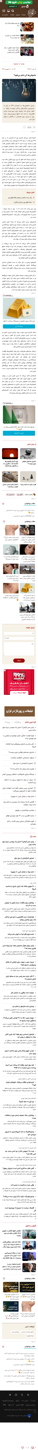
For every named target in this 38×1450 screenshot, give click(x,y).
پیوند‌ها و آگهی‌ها (7, 1400)
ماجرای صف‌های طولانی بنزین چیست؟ (29, 462)
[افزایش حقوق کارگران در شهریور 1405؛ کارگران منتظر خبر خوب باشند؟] (29, 1234)
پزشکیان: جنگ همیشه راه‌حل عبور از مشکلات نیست (20, 1117)
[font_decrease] (24, 127)
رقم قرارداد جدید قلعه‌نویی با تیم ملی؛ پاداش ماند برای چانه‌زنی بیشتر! (20, 918)
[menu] (3, 11)
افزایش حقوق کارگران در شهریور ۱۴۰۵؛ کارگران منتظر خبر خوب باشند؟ (11, 1233)
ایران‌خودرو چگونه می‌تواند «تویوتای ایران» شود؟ (21, 1083)
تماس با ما (24, 1400)
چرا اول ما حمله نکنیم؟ (26, 1101)
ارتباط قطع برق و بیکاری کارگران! (23, 202)
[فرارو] (31, 13)
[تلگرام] (10, 1395)
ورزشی (18, 15)
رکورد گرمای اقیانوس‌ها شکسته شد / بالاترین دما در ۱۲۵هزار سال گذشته (10, 463)
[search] (13, 11)
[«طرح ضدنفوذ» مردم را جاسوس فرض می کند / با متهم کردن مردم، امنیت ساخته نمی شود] (29, 1267)
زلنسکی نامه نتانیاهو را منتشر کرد (23, 1006)
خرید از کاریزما (19, 433)
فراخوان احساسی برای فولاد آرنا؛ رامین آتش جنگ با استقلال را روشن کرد (20, 1036)
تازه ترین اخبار (30, 722)
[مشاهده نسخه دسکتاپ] (8, 10)
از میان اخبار (31, 444)
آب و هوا (11, 1405)
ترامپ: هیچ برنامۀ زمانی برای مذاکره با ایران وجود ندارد (20, 1052)
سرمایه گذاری (19, 326)
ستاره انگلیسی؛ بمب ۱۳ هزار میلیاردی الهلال (20, 815)
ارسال (19, 660)
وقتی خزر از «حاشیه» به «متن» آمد (22, 1185)
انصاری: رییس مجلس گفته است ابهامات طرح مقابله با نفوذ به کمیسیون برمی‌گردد (19, 789)
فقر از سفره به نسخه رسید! (28, 485)
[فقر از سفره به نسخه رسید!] (28, 476)
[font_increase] (34, 127)
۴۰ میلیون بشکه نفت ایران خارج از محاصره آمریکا (21, 888)
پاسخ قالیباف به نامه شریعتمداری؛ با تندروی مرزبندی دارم (20, 1133)
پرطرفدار (17, 722)
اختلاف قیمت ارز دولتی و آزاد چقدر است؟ (12, 36)
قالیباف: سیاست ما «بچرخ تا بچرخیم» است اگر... (20, 1209)
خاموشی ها (10, 494)
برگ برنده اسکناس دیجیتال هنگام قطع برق (20, 198)
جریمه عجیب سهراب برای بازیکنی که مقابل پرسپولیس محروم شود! (21, 963)
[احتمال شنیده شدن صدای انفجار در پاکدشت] (10, 476)
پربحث (7, 722)
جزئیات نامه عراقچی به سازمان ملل (22, 992)
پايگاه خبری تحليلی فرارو (14, 1410)
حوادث (12, 15)
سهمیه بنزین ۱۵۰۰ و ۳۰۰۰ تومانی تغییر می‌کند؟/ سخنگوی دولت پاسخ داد (19, 1019)
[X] (22, 1395)
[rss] (28, 1395)
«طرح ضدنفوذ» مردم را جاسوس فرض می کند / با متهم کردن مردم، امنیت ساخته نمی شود (11, 1266)
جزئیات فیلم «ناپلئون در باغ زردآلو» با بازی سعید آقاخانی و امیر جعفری (11, 50)
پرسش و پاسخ (30, 1405)
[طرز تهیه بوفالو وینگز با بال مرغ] (27, 26)
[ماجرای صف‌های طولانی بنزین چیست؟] (28, 453)
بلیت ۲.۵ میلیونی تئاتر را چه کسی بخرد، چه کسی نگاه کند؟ (20, 1152)
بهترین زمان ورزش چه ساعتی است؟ (22, 769)
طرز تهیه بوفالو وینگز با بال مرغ (12, 24)
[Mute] (8, 422)
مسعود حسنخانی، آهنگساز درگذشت (22, 757)
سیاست (23, 15)
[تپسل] (4, 296)
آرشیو (17, 1400)
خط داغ (33, 837)
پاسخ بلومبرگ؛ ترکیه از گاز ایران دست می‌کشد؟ (18, 1196)
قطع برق (19, 494)
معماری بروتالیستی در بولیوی (24, 810)
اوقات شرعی (20, 1405)
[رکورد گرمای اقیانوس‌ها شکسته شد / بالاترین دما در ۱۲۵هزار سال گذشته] (10, 453)
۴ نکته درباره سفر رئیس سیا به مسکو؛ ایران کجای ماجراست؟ (21, 978)
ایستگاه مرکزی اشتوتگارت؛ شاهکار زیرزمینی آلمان (18, 774)
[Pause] (5, 422)
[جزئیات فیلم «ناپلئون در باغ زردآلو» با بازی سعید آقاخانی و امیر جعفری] (27, 51)
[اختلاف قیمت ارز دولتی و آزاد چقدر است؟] (27, 39)
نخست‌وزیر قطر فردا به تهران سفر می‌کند (21, 934)
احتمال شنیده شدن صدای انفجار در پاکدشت (10, 486)
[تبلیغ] (19, 4)
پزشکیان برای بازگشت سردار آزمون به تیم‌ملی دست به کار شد (20, 904)
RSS (4, 1405)
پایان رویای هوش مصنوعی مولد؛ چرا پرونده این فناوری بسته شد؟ (19, 947)
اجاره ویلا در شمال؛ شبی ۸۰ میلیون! (22, 796)
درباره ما (33, 1400)
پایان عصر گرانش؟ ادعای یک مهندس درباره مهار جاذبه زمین (19, 843)
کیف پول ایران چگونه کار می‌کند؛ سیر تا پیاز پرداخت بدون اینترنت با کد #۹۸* (21, 1066)
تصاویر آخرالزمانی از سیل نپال (23, 763)
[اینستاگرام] (16, 1395)
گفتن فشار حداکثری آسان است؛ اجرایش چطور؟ (18, 1168)
